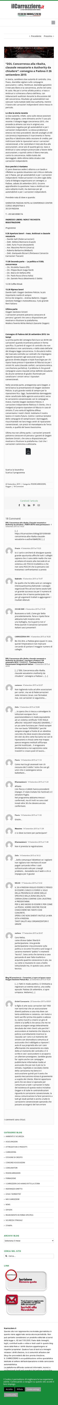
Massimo (18, 828)
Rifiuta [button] (20, 1389)
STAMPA (9, 1225)
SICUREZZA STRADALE (14, 1220)
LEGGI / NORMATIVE (13, 1194)
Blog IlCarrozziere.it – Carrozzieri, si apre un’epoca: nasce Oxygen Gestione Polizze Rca (28, 978)
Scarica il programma (15, 472)
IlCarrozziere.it (21, 782)
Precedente (36, 36)
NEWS (8, 1204)
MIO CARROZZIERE (13, 1199)
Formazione (11, 1178)
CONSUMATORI (11, 1168)
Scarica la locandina (15, 469)
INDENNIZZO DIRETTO (14, 1189)
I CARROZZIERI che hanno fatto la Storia (23, 1183)
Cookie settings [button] (33, 1389)
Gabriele (18, 579)
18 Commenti (18, 486)
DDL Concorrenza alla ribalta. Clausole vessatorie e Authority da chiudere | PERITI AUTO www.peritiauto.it (28, 524)
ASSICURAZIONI (12, 1141)
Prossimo (48, 36)
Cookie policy (11, 1395)
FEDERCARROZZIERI (38, 484)
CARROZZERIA (11, 1152)
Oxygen (8, 486)
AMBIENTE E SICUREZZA (15, 1136)
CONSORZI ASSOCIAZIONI (15, 1162)
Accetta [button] (9, 1389)
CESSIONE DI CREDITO (14, 1157)
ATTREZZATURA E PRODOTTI (16, 1147)
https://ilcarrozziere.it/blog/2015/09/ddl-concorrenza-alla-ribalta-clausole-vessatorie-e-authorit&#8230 (33, 536)
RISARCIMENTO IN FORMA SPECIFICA (19, 1215)
